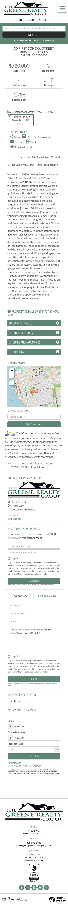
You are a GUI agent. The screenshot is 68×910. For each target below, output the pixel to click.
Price (11, 720)
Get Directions (34, 424)
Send (34, 678)
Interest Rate (15, 743)
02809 (14, 467)
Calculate (34, 756)
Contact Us (14, 514)
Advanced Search (26, 40)
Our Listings (14, 518)
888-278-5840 (40, 19)
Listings (21, 463)
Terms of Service (52, 683)
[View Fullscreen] (11, 382)
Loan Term (14, 701)
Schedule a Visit (47, 595)
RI (30, 463)
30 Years (16, 709)
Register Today (34, 860)
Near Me (48, 40)
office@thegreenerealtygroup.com (34, 845)
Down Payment (17, 732)
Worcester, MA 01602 (34, 833)
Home (10, 463)
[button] (34, 35)
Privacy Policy (42, 574)
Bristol (39, 463)
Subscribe (34, 580)
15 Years (30, 709)
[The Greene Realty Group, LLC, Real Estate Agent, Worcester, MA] (34, 873)
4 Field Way (34, 831)
